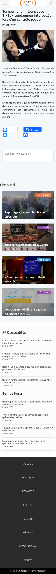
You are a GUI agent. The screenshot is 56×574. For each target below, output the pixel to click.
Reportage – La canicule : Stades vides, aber (25, 214)
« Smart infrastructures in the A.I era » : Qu (26, 279)
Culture (28, 505)
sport (28, 560)
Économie (28, 491)
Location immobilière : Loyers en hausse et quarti (26, 311)
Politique (28, 477)
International (28, 546)
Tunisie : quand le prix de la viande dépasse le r (26, 247)
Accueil (28, 464)
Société (28, 519)
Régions (28, 532)
